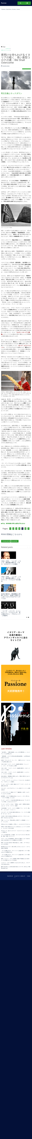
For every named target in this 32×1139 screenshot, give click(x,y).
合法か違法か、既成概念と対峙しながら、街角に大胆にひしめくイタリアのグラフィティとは (10, 596)
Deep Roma (8, 9)
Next (30, 547)
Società (18, 9)
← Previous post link (5, 541)
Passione (3, 9)
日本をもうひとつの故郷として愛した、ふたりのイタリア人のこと (15, 824)
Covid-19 (7, 48)
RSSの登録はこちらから (11, 534)
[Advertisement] (16, 27)
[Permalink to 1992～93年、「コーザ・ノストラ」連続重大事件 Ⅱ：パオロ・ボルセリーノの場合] (8, 555)
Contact (28, 876)
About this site (10, 876)
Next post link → (14, 541)
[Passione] (6, 3)
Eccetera (14, 9)
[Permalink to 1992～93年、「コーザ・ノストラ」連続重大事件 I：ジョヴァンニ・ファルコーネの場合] (8, 571)
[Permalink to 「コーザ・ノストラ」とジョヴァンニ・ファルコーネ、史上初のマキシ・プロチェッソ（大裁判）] (8, 605)
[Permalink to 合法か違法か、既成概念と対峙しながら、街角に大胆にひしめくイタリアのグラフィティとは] (8, 588)
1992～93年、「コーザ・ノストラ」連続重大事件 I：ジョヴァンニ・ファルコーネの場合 (11, 579)
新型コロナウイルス (5, 50)
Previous (27, 547)
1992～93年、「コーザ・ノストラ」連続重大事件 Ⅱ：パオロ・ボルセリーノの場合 (11, 562)
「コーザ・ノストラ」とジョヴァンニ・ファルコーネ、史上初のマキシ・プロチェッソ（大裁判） (10, 613)
